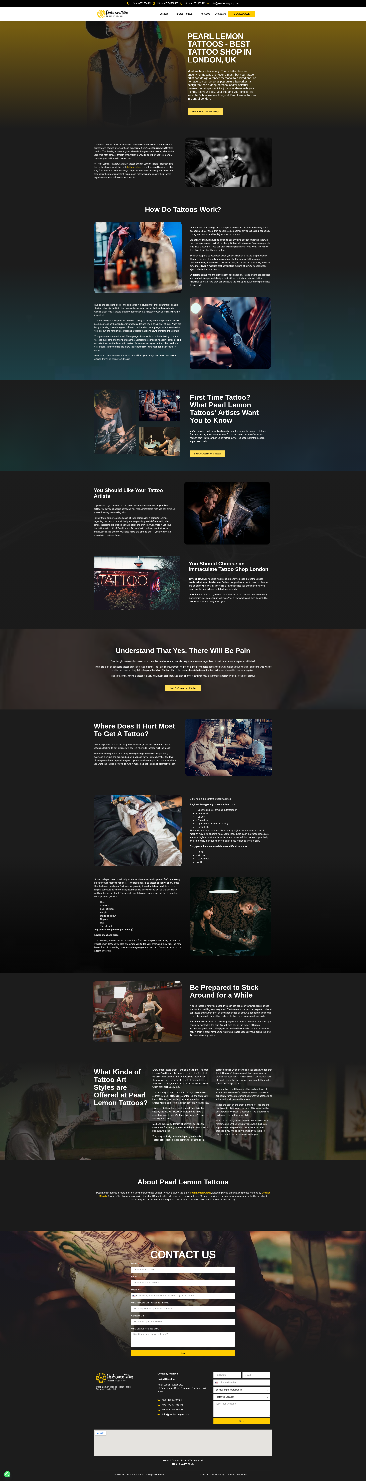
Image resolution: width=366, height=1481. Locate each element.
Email (134, 1277)
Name (134, 1264)
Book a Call (178, 1464)
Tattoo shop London (225, 227)
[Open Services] (170, 14)
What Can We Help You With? (145, 1329)
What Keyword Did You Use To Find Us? (150, 1303)
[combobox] (134, 1295)
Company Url (137, 1316)
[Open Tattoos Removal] (195, 14)
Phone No (136, 1290)
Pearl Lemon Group (200, 1193)
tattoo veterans (135, 167)
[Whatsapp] (7, 1474)
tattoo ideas (236, 434)
